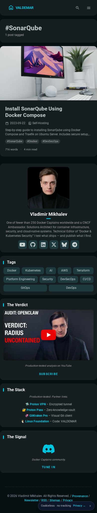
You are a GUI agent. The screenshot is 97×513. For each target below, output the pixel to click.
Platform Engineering (20, 279)
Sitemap (54, 500)
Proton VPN (38, 404)
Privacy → (79, 505)
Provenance (80, 496)
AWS (64, 270)
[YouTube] (22, 244)
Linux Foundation (37, 421)
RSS (44, 500)
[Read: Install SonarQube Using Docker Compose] (48, 73)
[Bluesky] (64, 244)
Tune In (48, 467)
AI (50, 270)
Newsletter (31, 500)
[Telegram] (74, 244)
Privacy (68, 500)
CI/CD (87, 279)
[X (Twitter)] (53, 244)
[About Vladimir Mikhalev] (48, 188)
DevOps (71, 288)
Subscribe (48, 374)
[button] (48, 335)
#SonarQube (14, 141)
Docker (11, 270)
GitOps (25, 288)
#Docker (32, 141)
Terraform (83, 270)
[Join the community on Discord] (48, 449)
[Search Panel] (77, 8)
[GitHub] (33, 244)
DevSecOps (67, 279)
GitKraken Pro (38, 415)
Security (47, 279)
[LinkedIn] (43, 244)
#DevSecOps (50, 141)
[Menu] (89, 8)
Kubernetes (33, 270)
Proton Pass (35, 410)
